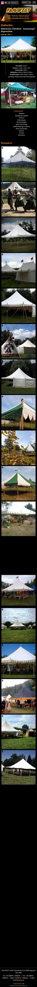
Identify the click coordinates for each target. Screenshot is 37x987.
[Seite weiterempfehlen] (9, 2)
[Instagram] (2, 2)
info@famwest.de (18, 980)
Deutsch (14, 2)
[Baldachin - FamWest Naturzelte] (18, 49)
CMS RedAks (22, 985)
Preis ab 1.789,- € (6, 34)
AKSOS (15, 985)
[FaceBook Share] (5, 2)
